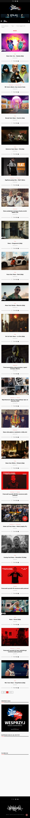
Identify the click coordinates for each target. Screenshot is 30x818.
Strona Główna (4, 25)
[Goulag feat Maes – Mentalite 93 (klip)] (15, 544)
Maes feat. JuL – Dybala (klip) (15, 56)
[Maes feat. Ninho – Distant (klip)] (15, 450)
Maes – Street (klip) (15, 619)
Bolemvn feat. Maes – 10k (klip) (15, 149)
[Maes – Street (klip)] (15, 606)
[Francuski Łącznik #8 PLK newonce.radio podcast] (15, 481)
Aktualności (12, 178)
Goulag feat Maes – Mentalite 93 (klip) (15, 557)
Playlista (18, 397)
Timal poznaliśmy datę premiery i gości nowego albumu (15, 368)
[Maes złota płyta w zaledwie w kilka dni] (15, 419)
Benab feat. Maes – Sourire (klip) (15, 118)
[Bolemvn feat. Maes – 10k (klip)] (15, 136)
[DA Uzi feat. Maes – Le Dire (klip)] (15, 323)
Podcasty (18, 178)
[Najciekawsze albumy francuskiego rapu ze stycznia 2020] (15, 386)
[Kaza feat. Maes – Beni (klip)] (15, 261)
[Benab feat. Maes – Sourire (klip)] (15, 104)
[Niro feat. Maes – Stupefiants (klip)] (15, 669)
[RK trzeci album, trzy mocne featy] (15, 73)
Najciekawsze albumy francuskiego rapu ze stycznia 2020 (15, 400)
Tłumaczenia (18, 524)
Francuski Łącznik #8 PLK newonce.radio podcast (15, 494)
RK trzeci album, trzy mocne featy (15, 87)
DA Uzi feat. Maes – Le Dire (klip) (15, 336)
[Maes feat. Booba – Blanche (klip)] (15, 292)
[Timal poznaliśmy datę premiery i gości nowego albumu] (15, 354)
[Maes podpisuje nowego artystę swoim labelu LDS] (15, 198)
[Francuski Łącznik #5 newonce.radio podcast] (15, 575)
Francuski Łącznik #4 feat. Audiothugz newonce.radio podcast (15, 651)
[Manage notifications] (27, 815)
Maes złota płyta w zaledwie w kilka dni (15, 432)
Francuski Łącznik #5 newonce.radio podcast (15, 588)
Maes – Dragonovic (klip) (15, 243)
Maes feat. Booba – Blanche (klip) (15, 305)
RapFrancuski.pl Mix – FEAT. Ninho (15, 180)
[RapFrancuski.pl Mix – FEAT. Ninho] (15, 167)
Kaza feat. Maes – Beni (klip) (15, 274)
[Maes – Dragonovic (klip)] (15, 230)
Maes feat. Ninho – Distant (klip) (15, 463)
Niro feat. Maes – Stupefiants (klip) (15, 682)
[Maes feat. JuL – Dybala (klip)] (15, 43)
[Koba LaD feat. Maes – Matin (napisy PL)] (15, 513)
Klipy (15, 147)
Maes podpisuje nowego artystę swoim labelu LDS (15, 211)
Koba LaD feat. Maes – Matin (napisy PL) (15, 526)
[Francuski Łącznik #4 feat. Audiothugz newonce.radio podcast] (15, 637)
